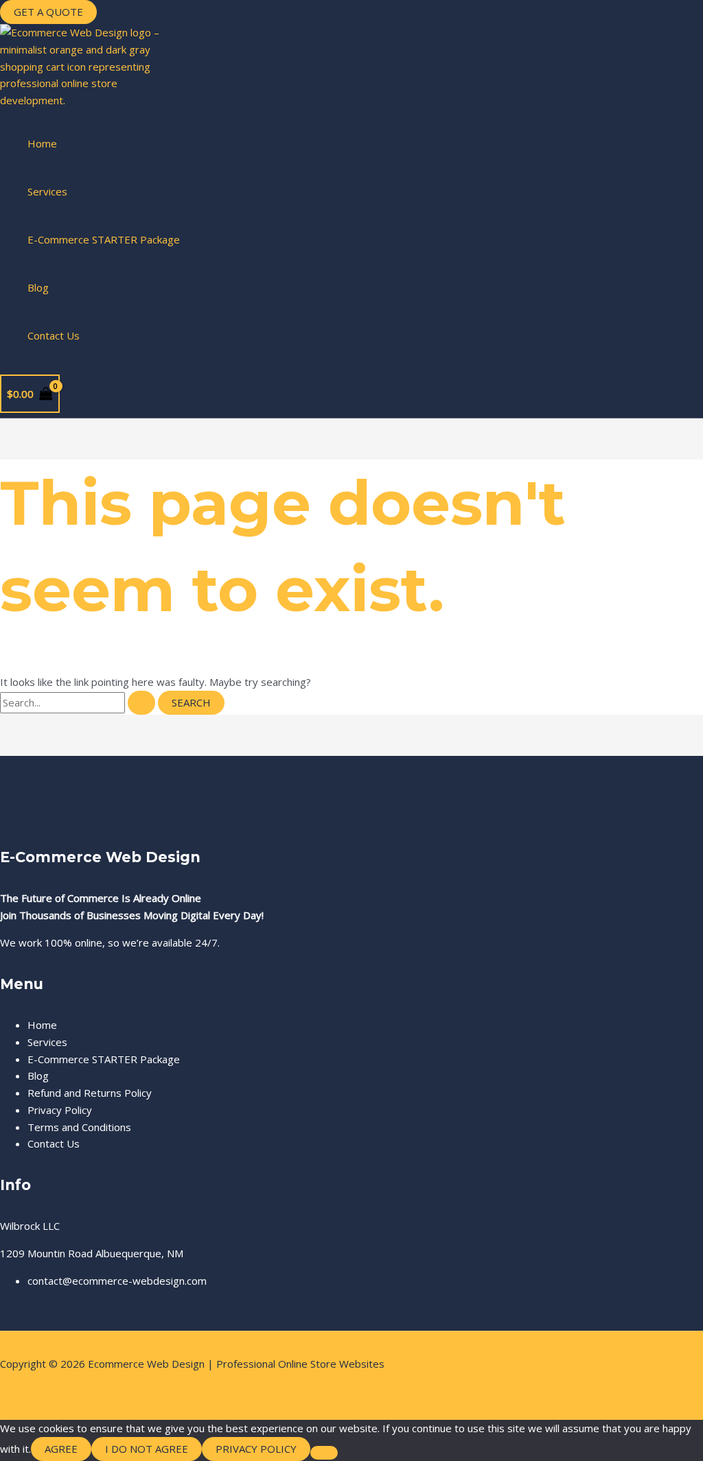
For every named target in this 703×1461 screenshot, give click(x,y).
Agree (61, 1449)
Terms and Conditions (79, 1127)
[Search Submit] (141, 703)
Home (42, 143)
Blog (38, 287)
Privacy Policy (59, 1110)
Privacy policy (256, 1449)
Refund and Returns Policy (89, 1093)
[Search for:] (79, 702)
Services (47, 191)
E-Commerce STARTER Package (103, 239)
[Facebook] (352, 1400)
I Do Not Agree (146, 1449)
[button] (48, 12)
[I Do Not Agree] (324, 1453)
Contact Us (53, 335)
